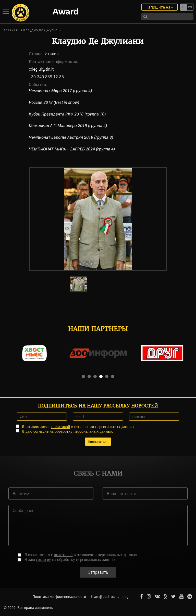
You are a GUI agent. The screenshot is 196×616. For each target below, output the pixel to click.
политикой (60, 427)
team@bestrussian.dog (110, 596)
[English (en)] (190, 7)
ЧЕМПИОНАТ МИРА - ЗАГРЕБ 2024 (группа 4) (72, 149)
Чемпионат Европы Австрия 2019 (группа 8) (71, 137)
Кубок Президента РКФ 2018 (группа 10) (67, 114)
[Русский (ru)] (183, 7)
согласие (40, 431)
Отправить (98, 572)
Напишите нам (159, 7)
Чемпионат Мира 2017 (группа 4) (60, 90)
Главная (11, 30)
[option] (98, 219)
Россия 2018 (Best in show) (54, 102)
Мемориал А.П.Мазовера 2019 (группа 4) (68, 125)
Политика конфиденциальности (59, 596)
